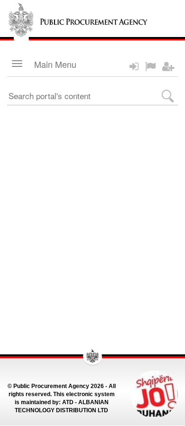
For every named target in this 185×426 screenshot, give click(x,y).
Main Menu (55, 64)
